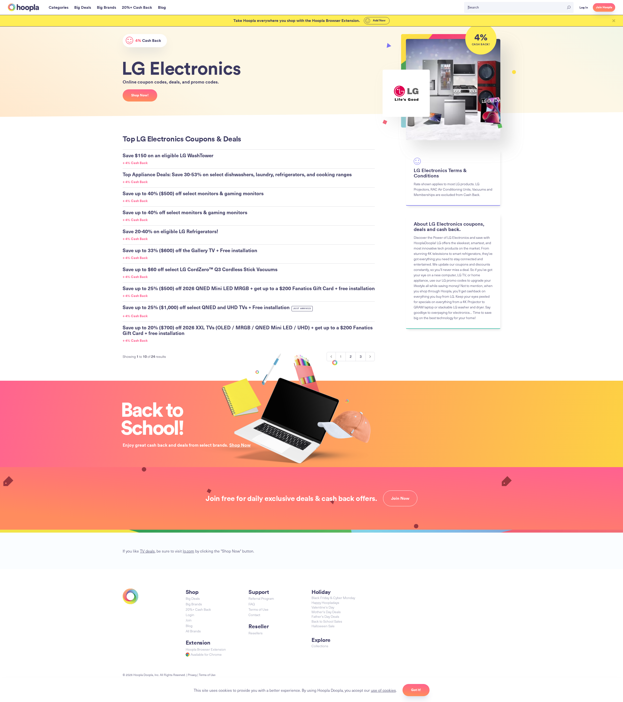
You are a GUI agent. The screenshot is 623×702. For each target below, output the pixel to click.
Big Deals (193, 598)
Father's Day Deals (325, 616)
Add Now (378, 20)
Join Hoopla (604, 7)
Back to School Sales (327, 621)
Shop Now (240, 445)
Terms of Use (258, 609)
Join (189, 620)
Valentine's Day (323, 607)
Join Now (400, 498)
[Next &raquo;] (370, 356)
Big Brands (194, 604)
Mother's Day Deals (326, 612)
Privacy (192, 675)
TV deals (147, 551)
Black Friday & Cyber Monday (333, 597)
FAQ (251, 604)
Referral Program (261, 598)
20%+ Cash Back (198, 609)
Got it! (416, 689)
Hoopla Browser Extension (206, 649)
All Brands (193, 631)
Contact (254, 614)
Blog (189, 625)
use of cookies (383, 690)
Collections (320, 646)
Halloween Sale (323, 626)
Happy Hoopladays (325, 602)
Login (190, 614)
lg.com (188, 551)
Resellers (255, 633)
